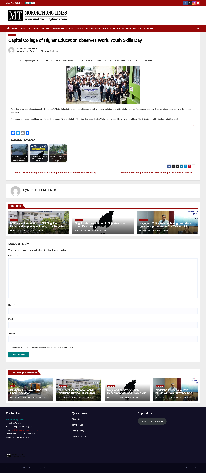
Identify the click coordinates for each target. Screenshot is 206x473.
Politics (137, 29)
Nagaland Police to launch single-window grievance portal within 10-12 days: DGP (165, 225)
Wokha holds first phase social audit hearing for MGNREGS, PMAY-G (157, 172)
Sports (80, 29)
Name (11, 305)
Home (14, 29)
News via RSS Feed (122, 29)
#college (36, 51)
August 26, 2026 (19, 397)
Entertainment (93, 29)
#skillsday (54, 51)
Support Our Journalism (152, 421)
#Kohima (45, 51)
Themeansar (51, 468)
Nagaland (12, 35)
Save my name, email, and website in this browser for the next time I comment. (44, 348)
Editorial (33, 29)
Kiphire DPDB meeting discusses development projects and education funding (54, 172)
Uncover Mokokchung (63, 29)
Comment (13, 256)
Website (11, 333)
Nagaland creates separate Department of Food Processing (100, 225)
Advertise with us (79, 437)
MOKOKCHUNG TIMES (28, 48)
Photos (107, 29)
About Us (76, 419)
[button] (198, 28)
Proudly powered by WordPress (17, 468)
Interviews (149, 29)
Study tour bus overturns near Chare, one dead (28, 391)
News (22, 29)
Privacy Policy (78, 431)
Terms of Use (77, 425)
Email (11, 319)
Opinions (45, 29)
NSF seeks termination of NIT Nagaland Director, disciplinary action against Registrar (37, 225)
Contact (197, 468)
